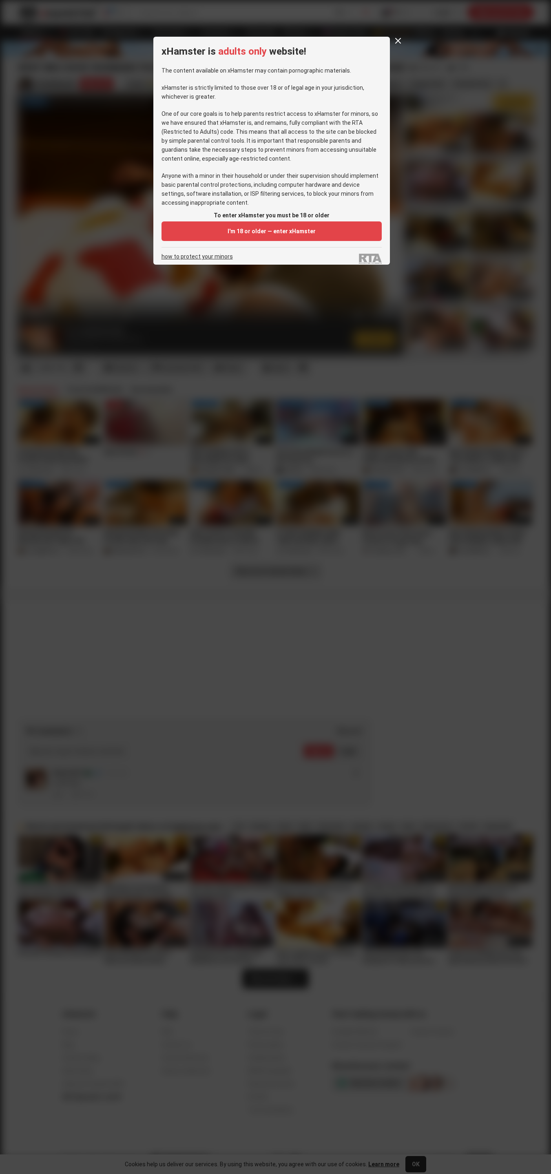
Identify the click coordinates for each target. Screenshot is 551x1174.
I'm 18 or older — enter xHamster (272, 231)
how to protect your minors (197, 257)
